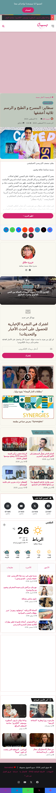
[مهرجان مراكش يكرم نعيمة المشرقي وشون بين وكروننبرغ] (46, 591)
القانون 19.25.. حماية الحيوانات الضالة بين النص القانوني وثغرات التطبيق (28, 293)
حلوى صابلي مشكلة (29, 599)
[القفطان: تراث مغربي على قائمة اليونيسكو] (14, 472)
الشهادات (49, 772)
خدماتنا (15, 772)
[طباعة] (24, 235)
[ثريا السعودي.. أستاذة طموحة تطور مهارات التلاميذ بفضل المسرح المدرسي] (46, 625)
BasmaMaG (8, 767)
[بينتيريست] (31, 229)
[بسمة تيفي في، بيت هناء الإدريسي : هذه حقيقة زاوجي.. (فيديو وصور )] (46, 579)
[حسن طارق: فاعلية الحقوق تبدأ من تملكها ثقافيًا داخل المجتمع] (41, 472)
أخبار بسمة (40, 97)
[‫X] (43, 229)
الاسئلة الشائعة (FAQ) (37, 772)
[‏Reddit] (24, 229)
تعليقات (10, 567)
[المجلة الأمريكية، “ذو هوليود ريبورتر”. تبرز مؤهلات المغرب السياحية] (46, 614)
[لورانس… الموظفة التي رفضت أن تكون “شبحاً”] (14, 740)
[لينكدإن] (37, 229)
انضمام (28, 10)
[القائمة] (52, 27)
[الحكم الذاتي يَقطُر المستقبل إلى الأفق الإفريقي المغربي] (41, 444)
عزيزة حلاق (46, 119)
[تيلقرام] (6, 229)
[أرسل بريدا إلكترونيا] (41, 119)
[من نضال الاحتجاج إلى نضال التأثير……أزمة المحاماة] (42, 740)
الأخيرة (28, 567)
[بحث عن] (3, 27)
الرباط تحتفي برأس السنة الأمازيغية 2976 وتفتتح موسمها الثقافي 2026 (15, 456)
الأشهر (46, 567)
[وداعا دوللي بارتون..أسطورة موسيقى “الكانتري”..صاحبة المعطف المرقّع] (14, 711)
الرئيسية (48, 97)
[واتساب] (12, 229)
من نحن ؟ (28, 776)
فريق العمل (7, 772)
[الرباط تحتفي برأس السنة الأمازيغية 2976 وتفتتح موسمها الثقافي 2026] (14, 444)
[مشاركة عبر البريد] (31, 235)
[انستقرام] (26, 270)
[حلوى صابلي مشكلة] (46, 602)
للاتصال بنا (23, 772)
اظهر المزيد (28, 216)
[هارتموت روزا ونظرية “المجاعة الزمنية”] (42, 711)
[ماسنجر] (18, 229)
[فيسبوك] (49, 229)
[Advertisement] (28, 62)
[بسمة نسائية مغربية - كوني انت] (42, 26)
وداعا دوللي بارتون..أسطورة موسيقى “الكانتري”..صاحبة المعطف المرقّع (15, 723)
